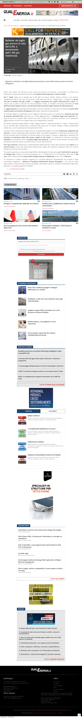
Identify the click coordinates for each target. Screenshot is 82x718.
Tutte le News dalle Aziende (51, 385)
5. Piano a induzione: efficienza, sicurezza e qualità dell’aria (39, 647)
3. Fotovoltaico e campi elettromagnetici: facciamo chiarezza (40, 654)
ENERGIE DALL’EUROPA (36, 442)
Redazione (7, 5)
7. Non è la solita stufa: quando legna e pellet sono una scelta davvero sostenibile (40, 638)
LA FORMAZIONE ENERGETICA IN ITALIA (41, 429)
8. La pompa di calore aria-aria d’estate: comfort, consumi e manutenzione (39, 633)
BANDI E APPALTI (34, 416)
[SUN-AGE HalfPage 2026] (41, 495)
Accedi (64, 2)
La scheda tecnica (15, 169)
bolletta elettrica (12, 178)
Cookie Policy (48, 713)
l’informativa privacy (37, 251)
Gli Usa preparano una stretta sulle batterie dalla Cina (21, 227)
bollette (27, 178)
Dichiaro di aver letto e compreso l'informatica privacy (33, 249)
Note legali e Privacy (39, 713)
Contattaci (28, 5)
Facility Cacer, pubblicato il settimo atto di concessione (58, 205)
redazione (68, 710)
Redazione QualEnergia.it (13, 67)
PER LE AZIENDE (9, 693)
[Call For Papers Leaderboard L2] (41, 31)
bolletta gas (21, 178)
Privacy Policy (4, 717)
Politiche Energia (32, 20)
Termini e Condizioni (58, 713)
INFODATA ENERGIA (8, 2)
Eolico (39, 20)
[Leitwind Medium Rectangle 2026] (41, 398)
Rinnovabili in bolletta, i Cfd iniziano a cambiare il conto (57, 227)
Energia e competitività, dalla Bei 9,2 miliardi (21, 204)
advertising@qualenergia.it (14, 698)
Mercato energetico (47, 20)
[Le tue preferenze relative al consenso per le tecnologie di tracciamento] (79, 715)
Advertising (17, 5)
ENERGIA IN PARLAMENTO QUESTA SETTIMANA (44, 455)
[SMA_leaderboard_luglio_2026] (57, 13)
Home (5, 25)
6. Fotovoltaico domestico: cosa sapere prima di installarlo (39, 643)
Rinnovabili (24, 20)
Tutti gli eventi (57, 579)
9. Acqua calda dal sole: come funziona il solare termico (38, 628)
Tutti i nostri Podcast (54, 659)
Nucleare (56, 20)
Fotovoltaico (17, 20)
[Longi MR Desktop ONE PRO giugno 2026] (41, 269)
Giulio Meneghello (46, 230)
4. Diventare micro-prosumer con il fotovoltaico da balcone (39, 650)
